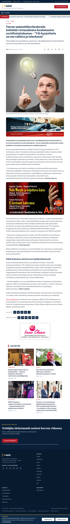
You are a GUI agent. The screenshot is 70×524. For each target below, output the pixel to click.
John (7, 49)
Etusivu (7, 21)
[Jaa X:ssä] (51, 49)
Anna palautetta (6, 493)
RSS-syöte (5, 502)
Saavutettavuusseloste (43, 511)
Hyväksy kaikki (61, 519)
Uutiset (12, 21)
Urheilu (38, 465)
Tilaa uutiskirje (61, 6)
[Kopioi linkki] (62, 49)
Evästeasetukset (54, 511)
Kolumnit (39, 480)
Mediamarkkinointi (6, 499)
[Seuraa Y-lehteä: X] (58, 1)
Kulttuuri (39, 468)
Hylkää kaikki (48, 519)
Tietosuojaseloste (32, 511)
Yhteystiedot (5, 496)
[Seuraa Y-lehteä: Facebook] (55, 1)
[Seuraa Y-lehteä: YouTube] (60, 1)
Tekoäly (38, 477)
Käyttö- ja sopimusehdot (21, 511)
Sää (37, 483)
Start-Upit (39, 474)
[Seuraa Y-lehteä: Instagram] (65, 1)
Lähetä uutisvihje (6, 490)
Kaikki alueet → (40, 490)
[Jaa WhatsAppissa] (55, 49)
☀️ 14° (17, 1)
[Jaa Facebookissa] (44, 49)
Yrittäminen (39, 459)
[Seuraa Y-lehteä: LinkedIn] (62, 1)
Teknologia (39, 471)
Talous (38, 462)
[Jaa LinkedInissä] (48, 49)
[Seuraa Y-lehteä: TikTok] (67, 1)
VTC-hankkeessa (12, 299)
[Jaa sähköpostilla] (59, 49)
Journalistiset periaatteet (8, 511)
